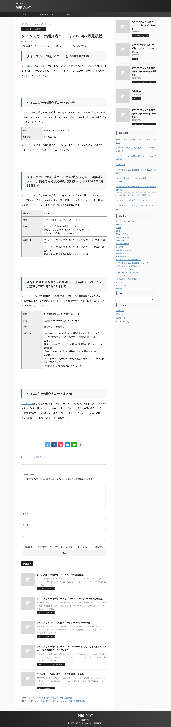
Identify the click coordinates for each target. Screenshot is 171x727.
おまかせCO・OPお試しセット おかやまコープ (136, 200)
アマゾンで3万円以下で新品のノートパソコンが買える (143, 48)
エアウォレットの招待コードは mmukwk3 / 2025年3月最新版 (57, 701)
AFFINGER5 (99, 723)
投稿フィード (121, 314)
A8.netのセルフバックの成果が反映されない (135, 195)
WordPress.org (122, 321)
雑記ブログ (23, 7)
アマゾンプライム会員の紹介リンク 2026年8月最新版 (144, 71)
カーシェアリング (47, 14)
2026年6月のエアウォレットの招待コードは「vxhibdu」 (135, 180)
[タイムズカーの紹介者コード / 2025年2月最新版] (67, 444)
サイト (25, 536)
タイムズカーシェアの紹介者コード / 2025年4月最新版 (63, 622)
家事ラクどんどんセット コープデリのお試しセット (143, 25)
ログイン (120, 310)
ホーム (25, 14)
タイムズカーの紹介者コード (35, 457)
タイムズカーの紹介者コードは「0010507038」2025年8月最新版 (70, 598)
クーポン (68, 14)
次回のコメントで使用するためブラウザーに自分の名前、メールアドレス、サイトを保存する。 (65, 547)
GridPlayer (137, 91)
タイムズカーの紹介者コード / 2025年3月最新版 (60, 674)
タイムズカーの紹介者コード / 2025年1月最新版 (60, 574)
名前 (25, 513)
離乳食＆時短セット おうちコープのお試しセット (136, 207)
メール (26, 525)
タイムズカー (27, 66)
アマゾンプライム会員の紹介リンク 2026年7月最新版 (144, 113)
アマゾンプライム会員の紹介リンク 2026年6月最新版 (136, 188)
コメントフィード (123, 318)
